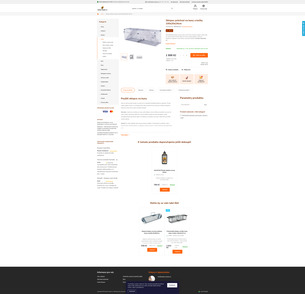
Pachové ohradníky (107, 53)
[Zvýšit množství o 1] (186, 55)
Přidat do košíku (200, 55)
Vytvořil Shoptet (204, 291)
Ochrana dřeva (104, 102)
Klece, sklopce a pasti (108, 45)
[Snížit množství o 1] (180, 55)
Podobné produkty (184, 90)
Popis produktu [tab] (127, 90)
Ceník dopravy (101, 282)
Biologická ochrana (106, 73)
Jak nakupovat (174, 2)
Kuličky (104, 56)
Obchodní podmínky (185, 2)
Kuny (102, 39)
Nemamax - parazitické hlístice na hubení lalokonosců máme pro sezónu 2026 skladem (107, 128)
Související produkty (165, 90)
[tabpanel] (164, 170)
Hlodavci (103, 31)
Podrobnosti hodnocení (187, 26)
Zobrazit (164, 190)
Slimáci (103, 35)
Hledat (172, 8)
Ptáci (102, 65)
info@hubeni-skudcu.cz (164, 276)
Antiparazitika (104, 82)
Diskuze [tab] (151, 90)
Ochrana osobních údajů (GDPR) (200, 2)
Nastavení (132, 291)
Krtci (102, 61)
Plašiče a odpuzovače (108, 42)
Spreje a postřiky (107, 48)
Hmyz (102, 27)
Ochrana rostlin (105, 77)
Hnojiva (103, 86)
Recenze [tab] (140, 90)
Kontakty (125, 282)
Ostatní (103, 98)
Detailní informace (170, 43)
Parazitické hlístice (106, 90)
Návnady (105, 51)
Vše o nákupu (101, 276)
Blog (124, 279)
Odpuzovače (104, 69)
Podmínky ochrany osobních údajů (132, 276)
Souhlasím (172, 285)
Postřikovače (104, 94)
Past (205, 105)
